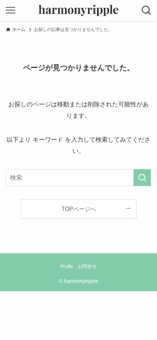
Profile (66, 266)
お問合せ (87, 266)
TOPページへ (78, 209)
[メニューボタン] (10, 10)
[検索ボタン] (146, 10)
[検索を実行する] (142, 177)
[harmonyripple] (78, 10)
